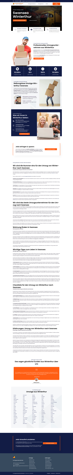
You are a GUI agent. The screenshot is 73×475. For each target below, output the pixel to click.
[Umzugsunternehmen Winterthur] (18, 4)
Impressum (53, 473)
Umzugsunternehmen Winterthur (19, 473)
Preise (47, 3)
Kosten (32, 191)
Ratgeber (48, 473)
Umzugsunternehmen (31, 3)
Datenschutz (58, 473)
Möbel (20, 188)
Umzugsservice (40, 3)
